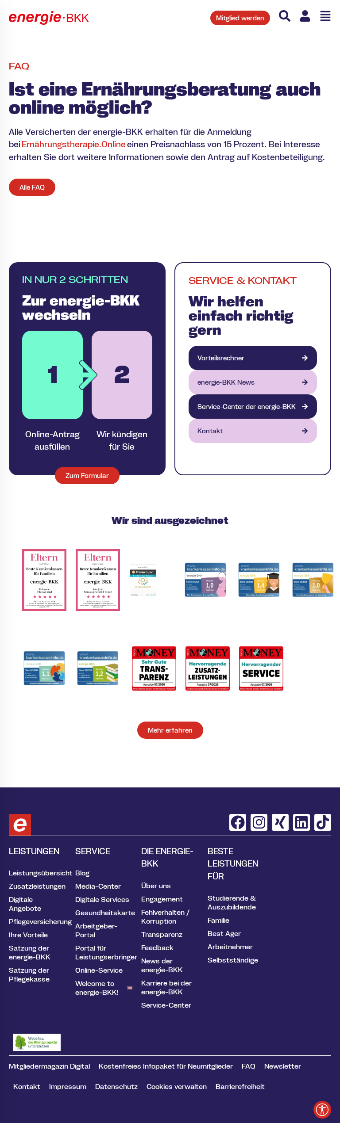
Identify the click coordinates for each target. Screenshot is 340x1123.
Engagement (162, 899)
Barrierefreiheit (240, 1086)
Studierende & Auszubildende (232, 902)
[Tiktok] (322, 822)
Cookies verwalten (177, 1086)
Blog (82, 873)
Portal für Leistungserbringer (104, 952)
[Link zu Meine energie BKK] (305, 16)
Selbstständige (233, 960)
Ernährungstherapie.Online (74, 144)
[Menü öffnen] (325, 16)
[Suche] (284, 16)
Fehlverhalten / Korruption (165, 916)
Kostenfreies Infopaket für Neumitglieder (166, 1066)
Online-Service (99, 970)
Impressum (67, 1086)
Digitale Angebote (25, 903)
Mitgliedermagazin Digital (49, 1066)
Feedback (157, 947)
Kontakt (26, 1086)
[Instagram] (259, 822)
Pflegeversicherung (37, 921)
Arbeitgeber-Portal (96, 930)
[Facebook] (237, 822)
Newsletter (282, 1066)
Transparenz (161, 934)
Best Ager (224, 933)
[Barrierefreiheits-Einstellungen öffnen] (322, 1110)
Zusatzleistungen (37, 886)
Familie (218, 920)
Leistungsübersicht (37, 873)
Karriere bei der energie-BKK (166, 987)
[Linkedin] (301, 822)
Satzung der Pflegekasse (29, 974)
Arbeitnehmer (230, 946)
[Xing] (280, 822)
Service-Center (166, 1005)
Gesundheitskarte (104, 912)
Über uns (156, 885)
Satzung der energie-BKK (29, 952)
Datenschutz (116, 1086)
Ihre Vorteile (28, 935)
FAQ (248, 1066)
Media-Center (98, 886)
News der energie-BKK (162, 965)
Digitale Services (102, 899)
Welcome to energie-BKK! (97, 987)
